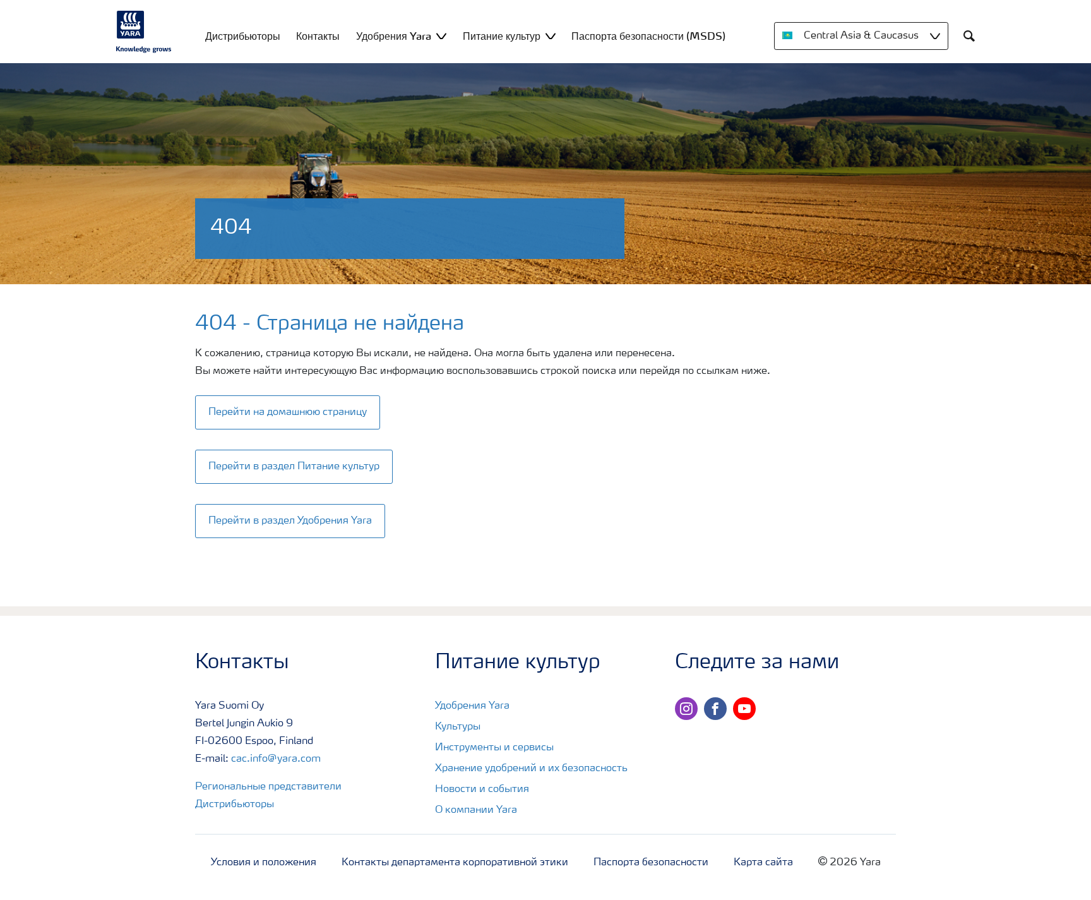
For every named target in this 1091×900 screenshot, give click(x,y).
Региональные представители (268, 787)
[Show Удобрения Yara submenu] (441, 35)
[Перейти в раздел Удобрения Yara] (294, 508)
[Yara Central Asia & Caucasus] (144, 31)
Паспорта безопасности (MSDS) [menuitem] (648, 36)
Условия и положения (263, 863)
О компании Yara (476, 810)
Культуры (457, 727)
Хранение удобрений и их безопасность (531, 769)
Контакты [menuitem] (318, 36)
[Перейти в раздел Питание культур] (297, 453)
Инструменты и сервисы (494, 748)
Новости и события (482, 789)
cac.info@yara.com (276, 759)
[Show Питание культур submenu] (551, 35)
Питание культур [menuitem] (501, 36)
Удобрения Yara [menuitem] (393, 36)
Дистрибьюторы (234, 805)
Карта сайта (763, 863)
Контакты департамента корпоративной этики (455, 863)
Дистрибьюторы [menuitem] (242, 36)
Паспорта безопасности (650, 863)
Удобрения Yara (472, 706)
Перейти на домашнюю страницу (287, 412)
